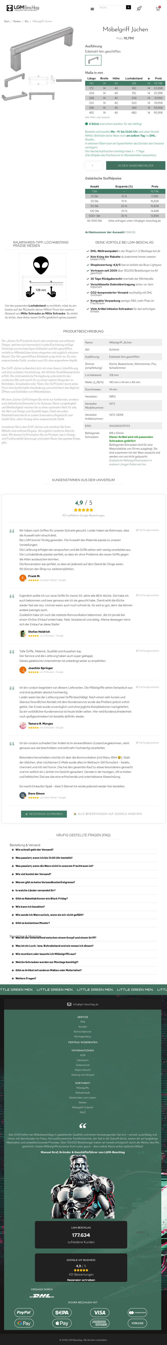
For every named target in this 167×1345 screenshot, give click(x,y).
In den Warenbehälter (135, 165)
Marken (17, 21)
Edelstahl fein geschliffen (103, 51)
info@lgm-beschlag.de (147, 220)
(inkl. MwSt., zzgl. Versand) (97, 117)
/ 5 (81, 1270)
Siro (27, 21)
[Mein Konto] (139, 8)
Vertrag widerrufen (83, 1042)
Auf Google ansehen (149, 529)
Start (6, 21)
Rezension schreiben (46, 814)
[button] (92, 9)
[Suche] (128, 7)
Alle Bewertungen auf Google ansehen (110, 814)
